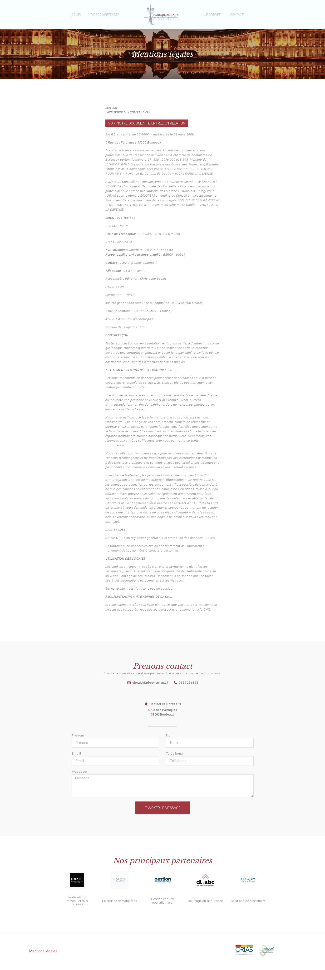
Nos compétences (105, 14)
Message (79, 771)
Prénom (78, 735)
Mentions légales (43, 951)
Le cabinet (212, 14)
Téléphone (174, 753)
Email (76, 753)
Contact (237, 14)
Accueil (75, 14)
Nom (169, 735)
